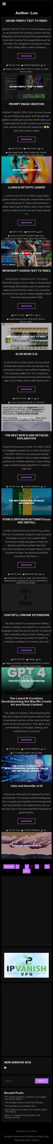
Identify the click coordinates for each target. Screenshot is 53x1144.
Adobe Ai (9, 69)
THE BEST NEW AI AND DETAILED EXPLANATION (26, 437)
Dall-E (26, 152)
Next (26, 871)
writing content (35, 666)
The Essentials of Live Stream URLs (20, 1106)
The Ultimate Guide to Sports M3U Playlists (24, 1103)
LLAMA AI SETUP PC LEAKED (26, 187)
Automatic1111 (12, 578)
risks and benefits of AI (27, 786)
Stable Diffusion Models (25, 583)
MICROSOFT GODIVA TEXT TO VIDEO (26, 270)
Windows (43, 238)
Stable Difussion (31, 574)
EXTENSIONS (15, 666)
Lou (44, 65)
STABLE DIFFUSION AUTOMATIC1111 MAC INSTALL (26, 521)
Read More (26, 56)
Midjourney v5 (31, 148)
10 (47, 866)
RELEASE (40, 402)
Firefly (46, 69)
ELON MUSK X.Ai (26, 354)
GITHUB (22, 578)
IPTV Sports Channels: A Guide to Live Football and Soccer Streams (25, 1098)
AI (42, 69)
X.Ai (31, 398)
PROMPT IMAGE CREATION (26, 104)
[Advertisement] (26, 915)
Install (28, 578)
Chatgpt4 (8, 663)
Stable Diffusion (37, 155)
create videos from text (18, 319)
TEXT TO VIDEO (26, 72)
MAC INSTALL (41, 578)
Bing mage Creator (15, 152)
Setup (25, 238)
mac (34, 578)
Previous (9, 866)
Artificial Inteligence (32, 65)
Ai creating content (22, 753)
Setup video (33, 238)
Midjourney (34, 152)
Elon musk (17, 402)
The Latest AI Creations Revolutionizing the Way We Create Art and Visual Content (27, 701)
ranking (25, 666)
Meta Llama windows (13, 238)
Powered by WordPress (26, 1131)
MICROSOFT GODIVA (36, 319)
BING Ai (31, 315)
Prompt (43, 152)
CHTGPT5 (45, 663)
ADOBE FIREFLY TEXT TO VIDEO (26, 20)
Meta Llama (31, 232)
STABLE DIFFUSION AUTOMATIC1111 (32, 581)
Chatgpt (31, 659)
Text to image (36, 753)
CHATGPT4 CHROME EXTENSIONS (26, 615)
